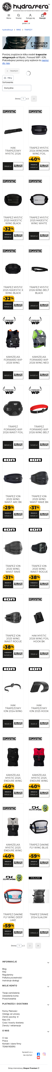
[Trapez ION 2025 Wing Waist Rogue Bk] (39, 547)
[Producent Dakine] (39, 808)
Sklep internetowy (22, 1068)
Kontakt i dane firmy (11, 1043)
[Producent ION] (13, 460)
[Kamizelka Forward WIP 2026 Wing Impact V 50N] (13, 338)
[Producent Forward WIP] (13, 320)
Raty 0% (6, 1019)
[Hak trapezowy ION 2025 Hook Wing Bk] (39, 687)
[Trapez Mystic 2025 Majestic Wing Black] (13, 199)
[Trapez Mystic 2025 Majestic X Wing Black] (13, 269)
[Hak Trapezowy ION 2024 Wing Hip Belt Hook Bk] (13, 687)
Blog (4, 969)
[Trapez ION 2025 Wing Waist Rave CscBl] (13, 547)
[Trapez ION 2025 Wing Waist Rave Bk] (39, 478)
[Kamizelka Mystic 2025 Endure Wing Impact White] (13, 826)
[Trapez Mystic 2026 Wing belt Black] (39, 269)
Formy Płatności (9, 1011)
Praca (5, 1040)
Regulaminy (7, 974)
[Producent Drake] (39, 878)
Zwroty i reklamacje (11, 1025)
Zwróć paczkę (9, 1017)
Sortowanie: (7, 82)
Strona (17, 99)
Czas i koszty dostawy (13, 1022)
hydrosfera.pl (7, 30)
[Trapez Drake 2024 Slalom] (39, 896)
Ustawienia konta (10, 995)
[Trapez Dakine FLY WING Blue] (39, 826)
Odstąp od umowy (11, 1014)
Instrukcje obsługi (10, 980)
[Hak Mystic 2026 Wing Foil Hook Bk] (39, 617)
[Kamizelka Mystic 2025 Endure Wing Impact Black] (13, 756)
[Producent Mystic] (13, 111)
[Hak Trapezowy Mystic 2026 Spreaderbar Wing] (13, 129)
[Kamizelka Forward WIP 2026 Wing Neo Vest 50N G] (39, 338)
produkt (18, 166)
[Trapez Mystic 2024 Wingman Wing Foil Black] (39, 129)
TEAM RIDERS (8, 1046)
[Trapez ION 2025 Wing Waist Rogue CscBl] (13, 617)
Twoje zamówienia (10, 993)
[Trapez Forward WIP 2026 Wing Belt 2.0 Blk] (39, 408)
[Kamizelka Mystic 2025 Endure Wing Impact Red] (39, 756)
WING (18, 30)
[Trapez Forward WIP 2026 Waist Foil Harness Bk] (13, 408)
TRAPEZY (28, 30)
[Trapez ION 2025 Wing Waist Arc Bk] (13, 478)
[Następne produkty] (30, 946)
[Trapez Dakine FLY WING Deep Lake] (13, 896)
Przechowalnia (9, 998)
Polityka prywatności (12, 977)
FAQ (4, 972)
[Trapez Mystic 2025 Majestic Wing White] (39, 199)
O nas (5, 1038)
